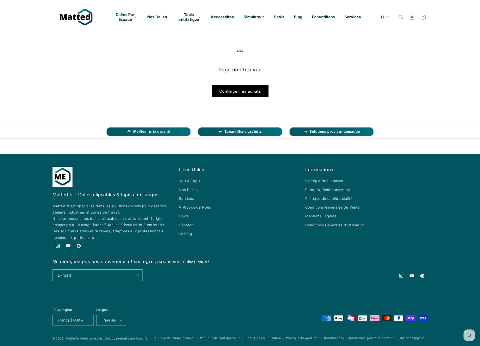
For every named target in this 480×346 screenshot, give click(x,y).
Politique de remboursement (174, 338)
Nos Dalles (188, 190)
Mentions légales (412, 338)
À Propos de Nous (195, 207)
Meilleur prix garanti (151, 131)
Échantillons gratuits (243, 131)
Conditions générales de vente (371, 338)
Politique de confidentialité (329, 198)
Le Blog (185, 234)
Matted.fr (72, 338)
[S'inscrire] (136, 275)
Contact (186, 225)
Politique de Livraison (324, 181)
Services (186, 198)
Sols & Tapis (189, 181)
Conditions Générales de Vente (332, 207)
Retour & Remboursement (327, 190)
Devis (183, 216)
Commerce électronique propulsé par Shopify (114, 338)
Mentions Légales (320, 216)
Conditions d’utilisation (263, 338)
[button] (125, 17)
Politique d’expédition (302, 338)
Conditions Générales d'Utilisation (335, 225)
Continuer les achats (240, 91)
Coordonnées (334, 338)
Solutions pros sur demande (335, 131)
